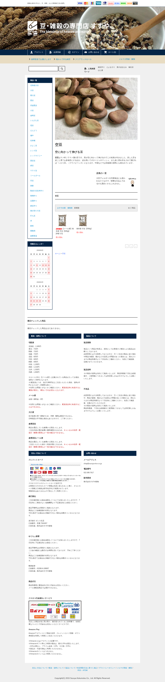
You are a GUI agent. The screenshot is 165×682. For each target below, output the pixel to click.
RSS (79, 670)
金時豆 (32, 115)
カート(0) (112, 52)
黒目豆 (32, 161)
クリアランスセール (83, 59)
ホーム (57, 254)
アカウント (38, 52)
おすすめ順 (61, 208)
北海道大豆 (34, 85)
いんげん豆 (34, 120)
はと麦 (100, 70)
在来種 (32, 141)
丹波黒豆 (33, 105)
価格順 (69, 208)
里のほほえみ (122, 67)
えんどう (33, 130)
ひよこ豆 (33, 146)
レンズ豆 (33, 151)
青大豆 (32, 95)
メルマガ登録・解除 (127, 59)
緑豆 (32, 166)
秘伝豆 (131, 67)
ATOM (85, 670)
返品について (70, 668)
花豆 (32, 125)
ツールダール (35, 176)
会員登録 (57, 52)
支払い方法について (39, 668)
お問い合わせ (93, 52)
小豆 (32, 110)
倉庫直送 (33, 236)
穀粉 (32, 226)
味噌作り (33, 196)
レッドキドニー (36, 156)
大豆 (32, 90)
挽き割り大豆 (35, 211)
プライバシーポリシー (107, 668)
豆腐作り (33, 201)
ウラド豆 (33, 171)
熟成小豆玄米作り (37, 191)
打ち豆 (32, 216)
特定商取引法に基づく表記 (87, 668)
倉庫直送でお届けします (41, 59)
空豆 (63, 254)
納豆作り (101, 67)
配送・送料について (56, 668)
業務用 (32, 231)
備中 (32, 135)
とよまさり (110, 67)
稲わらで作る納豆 (63, 59)
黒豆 (32, 100)
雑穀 (32, 186)
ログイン (75, 52)
